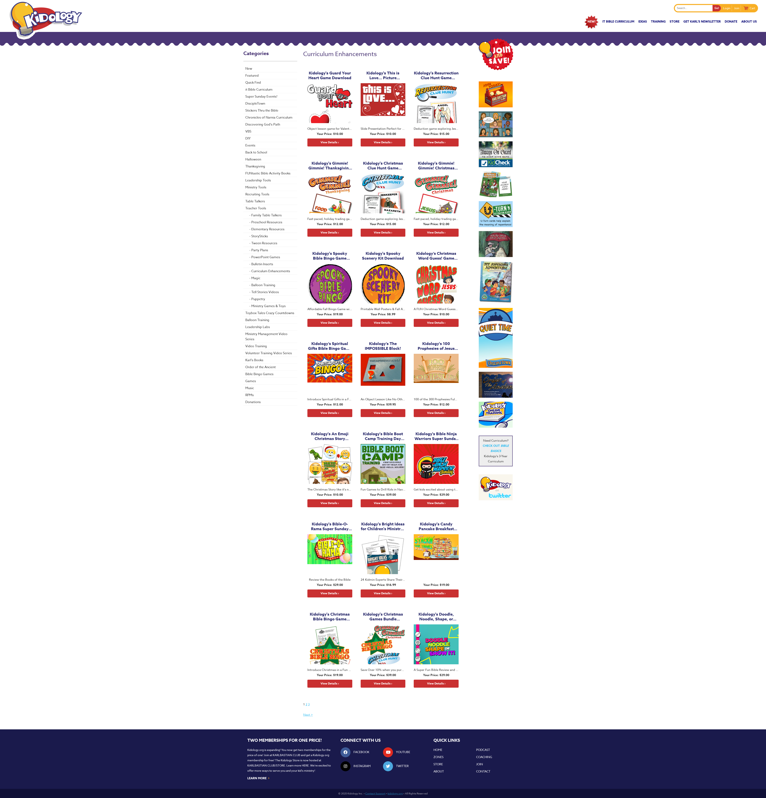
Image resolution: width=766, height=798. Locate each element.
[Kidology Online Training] (496, 415)
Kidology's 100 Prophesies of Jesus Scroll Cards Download (436, 346)
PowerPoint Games (265, 257)
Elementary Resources (267, 229)
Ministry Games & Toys (268, 306)
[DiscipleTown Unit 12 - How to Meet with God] (496, 338)
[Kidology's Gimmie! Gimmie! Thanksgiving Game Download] (329, 193)
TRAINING (658, 21)
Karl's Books (254, 360)
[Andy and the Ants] (496, 244)
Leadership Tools (258, 180)
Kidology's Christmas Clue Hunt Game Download (383, 165)
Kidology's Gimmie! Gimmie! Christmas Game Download (436, 165)
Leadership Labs (257, 327)
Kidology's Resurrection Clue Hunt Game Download (436, 75)
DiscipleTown (255, 103)
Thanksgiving (255, 166)
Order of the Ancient (260, 367)
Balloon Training (263, 285)
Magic (255, 278)
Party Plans (259, 250)
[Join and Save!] (495, 69)
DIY (248, 138)
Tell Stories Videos (265, 292)
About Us (749, 21)
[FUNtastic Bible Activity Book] (496, 184)
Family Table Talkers (266, 215)
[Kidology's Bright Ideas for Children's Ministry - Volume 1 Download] (383, 554)
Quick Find (253, 82)
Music (249, 388)
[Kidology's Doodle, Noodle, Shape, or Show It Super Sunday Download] (436, 644)
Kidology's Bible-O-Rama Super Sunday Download (329, 526)
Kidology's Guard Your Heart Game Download (329, 75)
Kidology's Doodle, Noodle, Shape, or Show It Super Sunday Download (436, 616)
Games (250, 381)
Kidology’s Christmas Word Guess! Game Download (436, 256)
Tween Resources (264, 243)
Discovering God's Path (262, 124)
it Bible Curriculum (618, 21)
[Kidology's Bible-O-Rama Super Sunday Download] (329, 554)
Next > (308, 715)
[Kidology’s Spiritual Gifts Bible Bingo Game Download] (329, 374)
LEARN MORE (258, 777)
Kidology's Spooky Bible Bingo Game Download (329, 256)
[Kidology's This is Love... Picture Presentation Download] (383, 103)
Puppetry (258, 299)
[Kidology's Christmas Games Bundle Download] (383, 644)
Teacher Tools (255, 208)
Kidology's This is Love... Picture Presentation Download (383, 75)
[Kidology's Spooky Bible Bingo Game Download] (329, 284)
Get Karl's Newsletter (702, 21)
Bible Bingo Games (259, 374)
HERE (305, 765)
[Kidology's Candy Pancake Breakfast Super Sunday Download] (436, 554)
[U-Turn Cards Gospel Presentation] (496, 214)
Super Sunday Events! (261, 96)
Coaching (484, 757)
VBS (248, 131)
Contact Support (375, 793)
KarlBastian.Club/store (266, 765)
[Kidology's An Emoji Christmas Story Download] (329, 464)
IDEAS (642, 21)
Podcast (483, 750)
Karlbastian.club (286, 755)
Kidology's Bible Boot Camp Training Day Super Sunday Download (383, 436)
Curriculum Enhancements (270, 271)
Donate (731, 21)
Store (674, 21)
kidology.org (395, 793)
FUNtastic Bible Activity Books (267, 173)
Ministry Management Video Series (266, 337)
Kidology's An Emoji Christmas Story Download (329, 436)
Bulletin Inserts (262, 264)
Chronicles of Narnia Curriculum (268, 117)
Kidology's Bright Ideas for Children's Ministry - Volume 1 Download (383, 526)
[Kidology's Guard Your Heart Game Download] (329, 103)
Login (726, 8)
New (248, 68)
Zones (438, 757)
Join (736, 8)
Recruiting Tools (257, 194)
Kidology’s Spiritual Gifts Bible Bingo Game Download (330, 346)
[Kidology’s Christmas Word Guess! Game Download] (436, 284)
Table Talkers (255, 201)
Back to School (256, 152)
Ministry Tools (255, 187)
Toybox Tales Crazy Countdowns (269, 313)
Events (250, 145)
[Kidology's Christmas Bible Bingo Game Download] (329, 644)
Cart (752, 8)
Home (437, 750)
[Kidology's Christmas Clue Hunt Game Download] (383, 193)
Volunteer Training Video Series (268, 353)
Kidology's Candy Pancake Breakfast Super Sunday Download (436, 526)
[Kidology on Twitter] (496, 487)
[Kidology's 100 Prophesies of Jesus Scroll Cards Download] (436, 374)
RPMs (249, 395)
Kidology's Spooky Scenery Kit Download (383, 256)
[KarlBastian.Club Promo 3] (496, 94)
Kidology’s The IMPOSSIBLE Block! (383, 346)
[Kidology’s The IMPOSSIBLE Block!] (383, 374)
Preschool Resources (266, 222)
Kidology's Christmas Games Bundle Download (383, 616)
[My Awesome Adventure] (496, 282)
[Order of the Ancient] (496, 385)
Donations (253, 402)
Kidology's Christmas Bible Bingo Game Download (330, 616)
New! (591, 21)
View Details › (330, 142)
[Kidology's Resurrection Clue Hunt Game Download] (436, 103)
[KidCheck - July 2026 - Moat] (496, 154)
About (438, 771)
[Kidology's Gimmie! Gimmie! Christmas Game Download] (436, 193)
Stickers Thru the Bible (261, 110)
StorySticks (259, 236)
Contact (483, 771)
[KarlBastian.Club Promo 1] (496, 124)
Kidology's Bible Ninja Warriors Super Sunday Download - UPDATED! (436, 436)
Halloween (253, 159)
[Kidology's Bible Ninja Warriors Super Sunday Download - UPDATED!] (436, 464)
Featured (252, 75)
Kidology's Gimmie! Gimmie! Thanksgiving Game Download (329, 165)
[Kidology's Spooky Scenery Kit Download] (383, 284)
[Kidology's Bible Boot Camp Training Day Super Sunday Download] (383, 464)
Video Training (256, 346)
